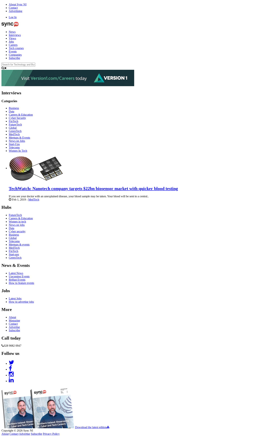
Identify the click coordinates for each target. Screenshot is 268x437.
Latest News (16, 273)
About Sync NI (17, 4)
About (12, 317)
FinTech (13, 251)
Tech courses (16, 48)
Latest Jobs (15, 298)
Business (14, 234)
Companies (15, 54)
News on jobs (17, 224)
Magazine (14, 320)
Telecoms (14, 241)
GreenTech (15, 257)
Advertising (15, 11)
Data (11, 228)
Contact (13, 7)
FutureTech (15, 215)
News (12, 31)
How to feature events (21, 283)
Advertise (14, 327)
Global (13, 238)
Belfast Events (17, 279)
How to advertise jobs (21, 301)
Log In (13, 17)
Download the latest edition (91, 427)
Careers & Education (21, 218)
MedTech (33, 199)
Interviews (15, 35)
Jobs (11, 41)
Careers (13, 44)
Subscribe (14, 58)
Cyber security (17, 231)
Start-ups (14, 254)
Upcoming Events (19, 276)
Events (13, 51)
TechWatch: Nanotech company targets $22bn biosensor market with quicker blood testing (93, 188)
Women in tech (17, 221)
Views (12, 38)
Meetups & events (19, 244)
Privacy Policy (51, 433)
